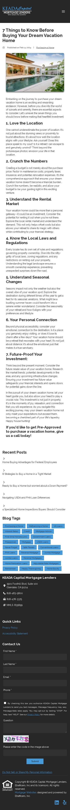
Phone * (7, 690)
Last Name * (9, 664)
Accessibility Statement (15, 633)
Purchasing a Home (45, 47)
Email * (7, 677)
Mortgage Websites (26, 792)
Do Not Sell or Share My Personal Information (27, 772)
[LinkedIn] (57, 802)
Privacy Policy (10, 627)
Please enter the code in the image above (26, 747)
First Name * (9, 651)
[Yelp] (65, 802)
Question (8, 720)
